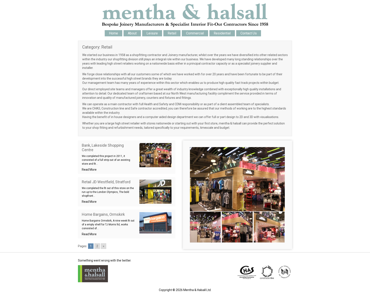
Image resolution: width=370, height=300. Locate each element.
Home (113, 33)
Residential (222, 33)
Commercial (195, 33)
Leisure (152, 33)
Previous (183, 179)
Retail (172, 33)
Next (291, 179)
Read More (89, 169)
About (132, 33)
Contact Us (248, 33)
